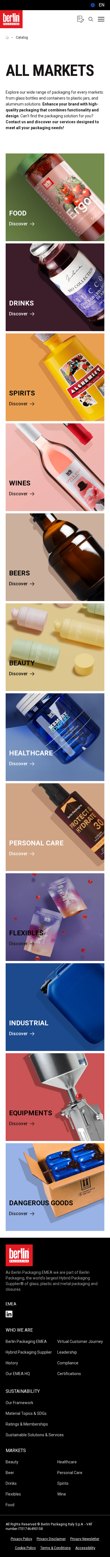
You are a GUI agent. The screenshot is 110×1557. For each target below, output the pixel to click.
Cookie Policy (25, 1548)
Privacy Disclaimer (51, 1539)
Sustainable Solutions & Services (35, 1435)
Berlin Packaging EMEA (26, 1341)
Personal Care (69, 1472)
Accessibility (85, 1548)
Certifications (69, 1373)
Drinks (11, 1483)
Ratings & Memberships (27, 1424)
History (12, 1363)
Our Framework (19, 1402)
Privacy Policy (21, 1539)
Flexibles (13, 1494)
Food (10, 1505)
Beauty (12, 1462)
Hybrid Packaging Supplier (29, 1352)
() (96, 5)
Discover (18, 223)
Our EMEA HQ (18, 1373)
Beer (10, 1472)
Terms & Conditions (55, 1548)
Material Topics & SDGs (26, 1413)
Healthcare (67, 1462)
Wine (61, 1494)
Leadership (67, 1352)
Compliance (67, 1363)
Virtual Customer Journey (80, 1341)
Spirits (63, 1483)
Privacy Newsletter (84, 1539)
